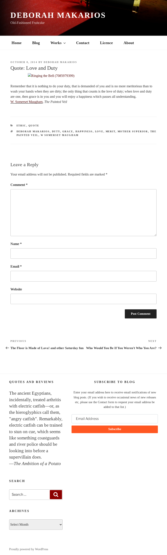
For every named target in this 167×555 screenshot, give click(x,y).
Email (16, 266)
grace (67, 131)
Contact (82, 43)
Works (56, 43)
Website (16, 289)
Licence (106, 43)
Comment (19, 185)
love (99, 131)
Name (16, 244)
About (129, 43)
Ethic (21, 125)
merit (110, 131)
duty (56, 131)
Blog (36, 43)
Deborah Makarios (58, 15)
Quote (33, 125)
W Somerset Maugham (60, 135)
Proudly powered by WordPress (28, 549)
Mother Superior (133, 131)
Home (17, 43)
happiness (84, 131)
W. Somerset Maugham (26, 102)
